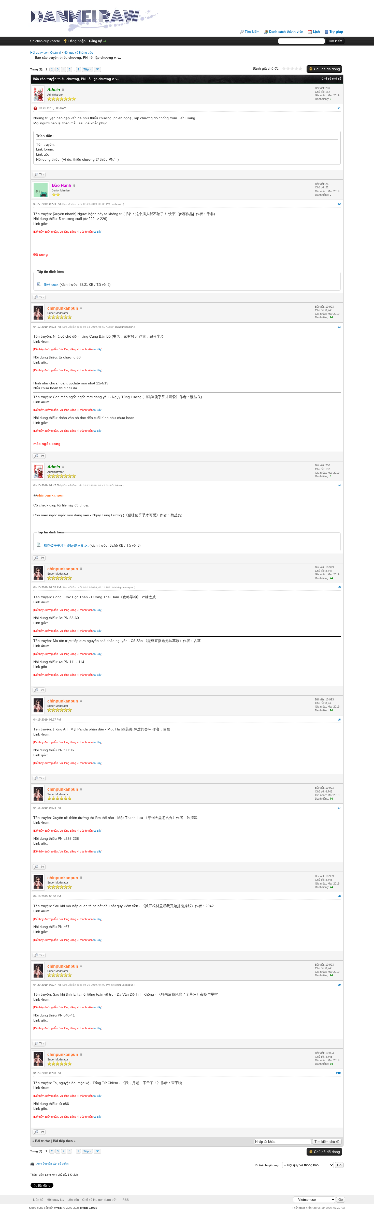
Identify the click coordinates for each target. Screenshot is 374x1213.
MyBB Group (88, 1207)
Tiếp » (87, 69)
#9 (339, 984)
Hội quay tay (39, 52)
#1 (339, 108)
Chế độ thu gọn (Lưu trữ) (99, 1200)
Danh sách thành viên (286, 32)
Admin (118, 204)
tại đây (97, 231)
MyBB (58, 1207)
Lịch (316, 32)
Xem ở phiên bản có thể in (52, 1163)
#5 (339, 587)
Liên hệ (38, 1200)
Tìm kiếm (252, 32)
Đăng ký (95, 41)
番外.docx (51, 285)
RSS (125, 1200)
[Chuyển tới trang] (97, 69)
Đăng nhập (76, 41)
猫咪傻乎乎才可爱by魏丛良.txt (66, 545)
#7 (339, 807)
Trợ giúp (336, 32)
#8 (339, 896)
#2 (339, 203)
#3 (339, 326)
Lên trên (73, 1200)
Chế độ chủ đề (331, 78)
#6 (339, 719)
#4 (339, 485)
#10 (338, 1072)
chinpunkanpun (124, 326)
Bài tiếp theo (63, 1141)
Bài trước (42, 1141)
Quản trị (55, 52)
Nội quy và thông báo (78, 52)
